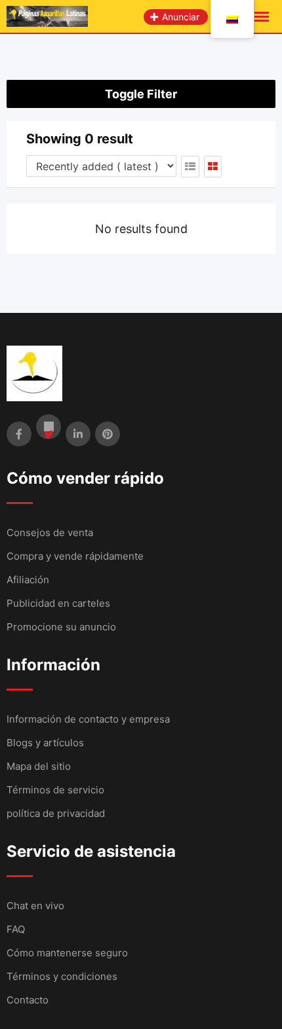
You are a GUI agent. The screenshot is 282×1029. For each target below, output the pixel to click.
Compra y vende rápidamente (75, 556)
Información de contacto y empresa (88, 719)
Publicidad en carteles (58, 603)
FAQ (16, 929)
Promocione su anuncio (61, 627)
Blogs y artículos (45, 742)
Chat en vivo (35, 905)
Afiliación (28, 579)
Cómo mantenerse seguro (67, 953)
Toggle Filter (141, 94)
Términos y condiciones (62, 976)
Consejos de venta (50, 532)
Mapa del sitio (39, 766)
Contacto (28, 1000)
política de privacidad (56, 813)
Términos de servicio (55, 790)
